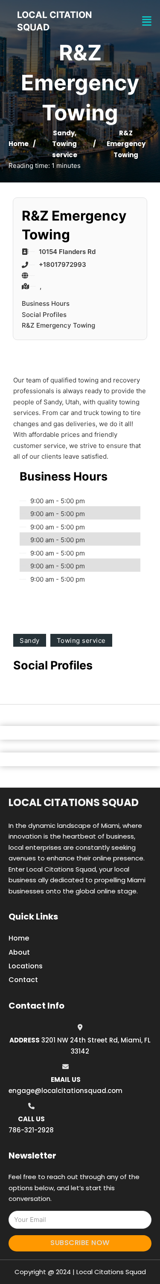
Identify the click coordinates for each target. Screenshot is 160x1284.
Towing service (81, 640)
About (19, 952)
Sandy (64, 132)
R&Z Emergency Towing (58, 325)
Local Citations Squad (74, 802)
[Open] (146, 21)
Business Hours (46, 303)
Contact (23, 980)
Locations (26, 966)
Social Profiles (44, 315)
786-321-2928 (31, 1130)
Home (19, 143)
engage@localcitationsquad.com (65, 1090)
